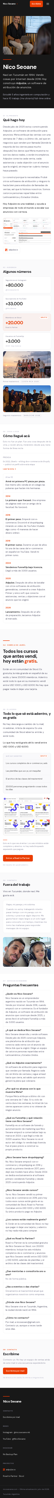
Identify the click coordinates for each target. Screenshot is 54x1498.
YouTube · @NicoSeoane (14, 1439)
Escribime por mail (15, 1371)
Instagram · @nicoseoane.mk (16, 1432)
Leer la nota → (9, 469)
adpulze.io (11, 1469)
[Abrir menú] (47, 4)
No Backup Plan (10, 1454)
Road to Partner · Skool (13, 1476)
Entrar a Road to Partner (18, 858)
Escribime (36, 4)
